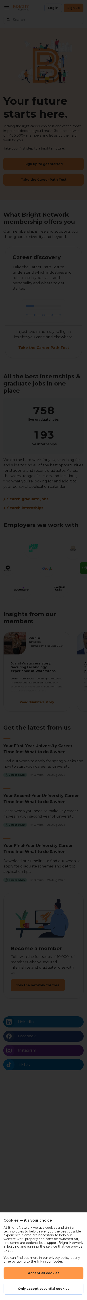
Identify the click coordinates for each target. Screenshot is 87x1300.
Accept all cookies (43, 1273)
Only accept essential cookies (43, 1289)
